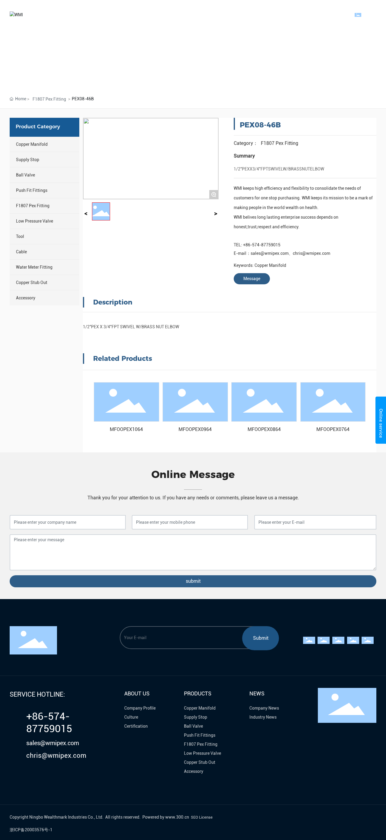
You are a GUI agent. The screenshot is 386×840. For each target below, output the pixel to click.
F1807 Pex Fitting (49, 99)
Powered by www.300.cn (165, 817)
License (206, 817)
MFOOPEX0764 (333, 429)
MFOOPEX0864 (264, 429)
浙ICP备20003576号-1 (31, 829)
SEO (194, 817)
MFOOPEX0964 (195, 429)
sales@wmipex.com (270, 253)
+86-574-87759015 (261, 244)
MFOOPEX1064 (126, 429)
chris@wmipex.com (311, 253)
